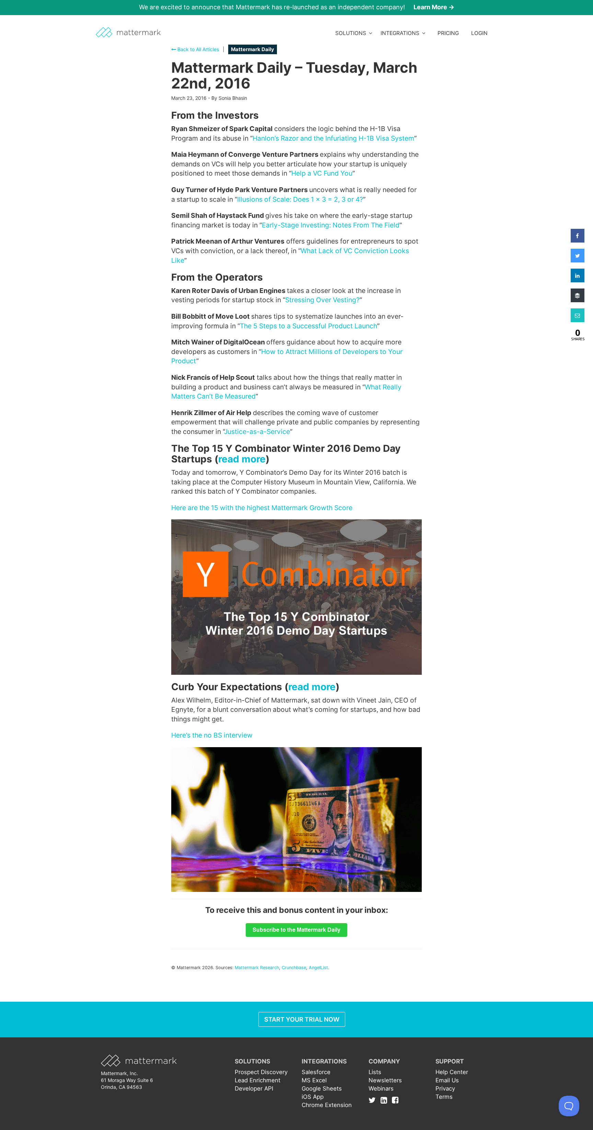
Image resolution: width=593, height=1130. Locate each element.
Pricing (448, 33)
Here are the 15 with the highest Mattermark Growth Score (261, 508)
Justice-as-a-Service (257, 431)
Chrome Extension (327, 1105)
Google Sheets (322, 1088)
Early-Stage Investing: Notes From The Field (330, 225)
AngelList (318, 967)
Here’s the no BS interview (212, 735)
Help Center (451, 1072)
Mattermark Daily (252, 49)
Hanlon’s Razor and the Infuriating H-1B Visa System (333, 138)
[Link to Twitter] (374, 1100)
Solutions (352, 33)
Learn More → (434, 7)
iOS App (313, 1096)
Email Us (447, 1080)
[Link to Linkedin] (386, 1100)
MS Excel (314, 1080)
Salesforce (316, 1072)
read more (242, 459)
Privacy (445, 1088)
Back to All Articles (197, 49)
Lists (375, 1072)
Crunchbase (294, 967)
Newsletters (385, 1080)
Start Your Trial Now (301, 1019)
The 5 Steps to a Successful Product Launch (308, 326)
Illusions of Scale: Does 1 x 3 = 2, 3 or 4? (300, 199)
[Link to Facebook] (395, 1100)
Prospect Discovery (261, 1072)
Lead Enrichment (257, 1080)
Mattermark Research (257, 967)
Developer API (254, 1088)
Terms (444, 1096)
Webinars (381, 1088)
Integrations (401, 33)
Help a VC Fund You (321, 173)
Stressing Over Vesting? (322, 300)
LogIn (479, 33)
